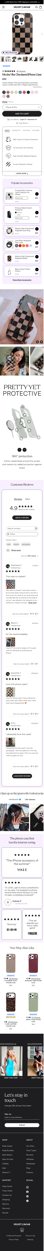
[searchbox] (20, 528)
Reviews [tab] (18, 499)
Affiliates (30, 1159)
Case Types (31, 1150)
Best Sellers (7, 1155)
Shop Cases (7, 1146)
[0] (23, 406)
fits (8, 550)
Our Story (30, 1146)
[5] (29, 421)
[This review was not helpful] (36, 614)
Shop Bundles (8, 1150)
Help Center (7, 1186)
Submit (22, 1125)
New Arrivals (7, 1159)
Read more (32, 603)
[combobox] (29, 556)
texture (16, 544)
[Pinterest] (34, 1196)
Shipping (26, 130)
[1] (17, 430)
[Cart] (40, 7)
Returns (35, 130)
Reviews (29, 1155)
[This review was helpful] (31, 614)
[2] (21, 423)
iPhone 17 (6, 1172)
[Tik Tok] (34, 1201)
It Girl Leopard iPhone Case (10, 1025)
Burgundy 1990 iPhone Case (33, 982)
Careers (29, 1172)
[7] (25, 415)
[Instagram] (34, 1187)
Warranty (16, 130)
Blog (28, 1168)
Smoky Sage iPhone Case (33, 1020)
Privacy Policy (14, 1239)
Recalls (5, 1213)
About (7, 130)
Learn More (21, 173)
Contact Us (7, 1195)
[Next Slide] (42, 34)
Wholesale (30, 1164)
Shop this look (30, 1078)
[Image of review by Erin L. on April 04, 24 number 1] (10, 742)
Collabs (5, 1164)
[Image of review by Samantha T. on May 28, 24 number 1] (10, 692)
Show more (16, 550)
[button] (9, 196)
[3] (21, 438)
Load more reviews (22, 776)
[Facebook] (34, 1192)
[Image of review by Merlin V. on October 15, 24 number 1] (10, 642)
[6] (29, 430)
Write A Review (22, 518)
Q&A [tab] (27, 499)
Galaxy (11, 102)
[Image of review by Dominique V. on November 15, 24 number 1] (10, 584)
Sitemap (30, 1239)
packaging (26, 544)
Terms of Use (30, 1236)
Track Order (7, 1191)
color (8, 544)
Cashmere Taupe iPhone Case (11, 982)
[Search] (36, 7)
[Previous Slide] (1, 34)
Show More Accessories (22, 280)
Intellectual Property (13, 1236)
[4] (38, 437)
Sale (4, 1168)
